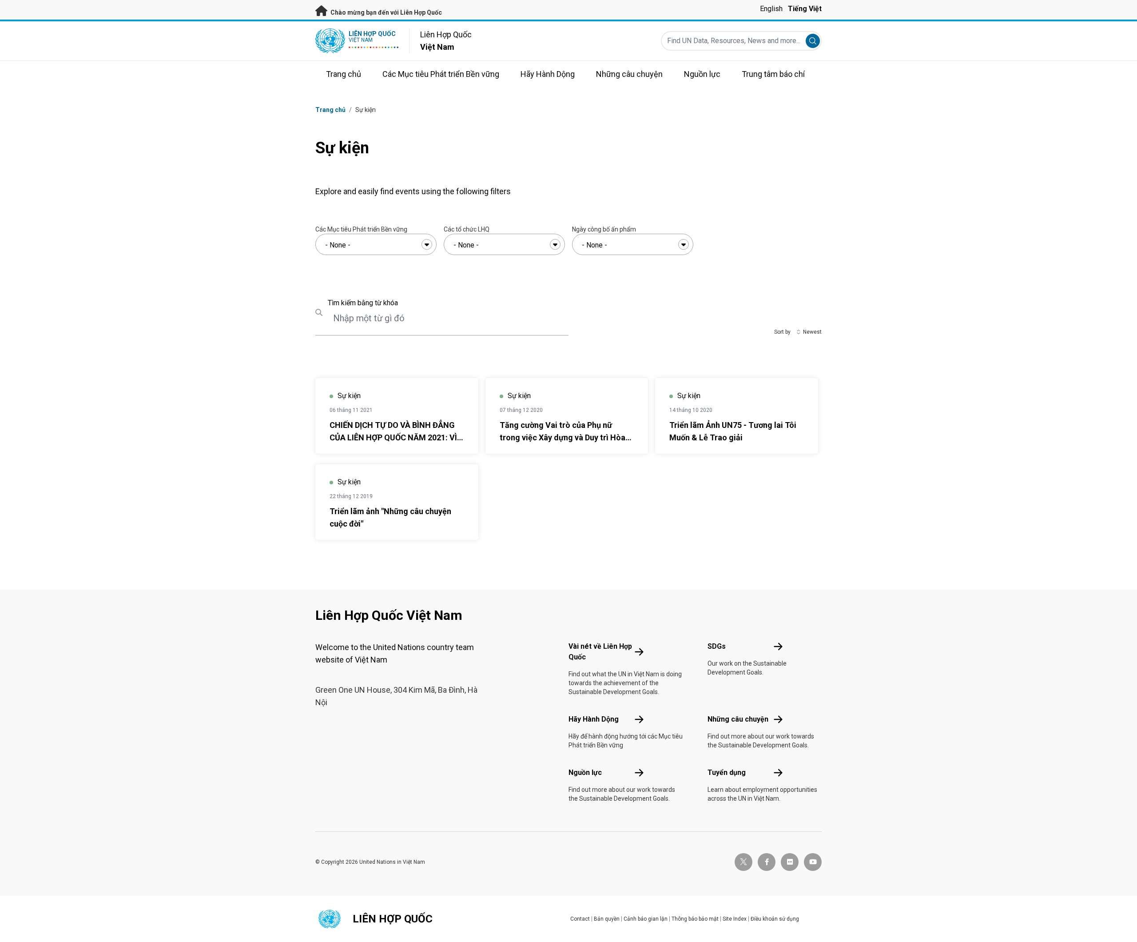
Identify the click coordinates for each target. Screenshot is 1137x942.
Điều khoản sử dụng (775, 919)
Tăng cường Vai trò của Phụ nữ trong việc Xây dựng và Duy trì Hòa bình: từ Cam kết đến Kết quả (562, 437)
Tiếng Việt (805, 8)
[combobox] (376, 244)
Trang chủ (330, 109)
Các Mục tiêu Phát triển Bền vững (361, 229)
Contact (580, 919)
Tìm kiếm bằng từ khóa (363, 303)
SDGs (717, 646)
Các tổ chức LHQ (466, 229)
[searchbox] (376, 245)
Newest (812, 332)
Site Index (735, 919)
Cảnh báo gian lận (646, 919)
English (771, 8)
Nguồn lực (585, 772)
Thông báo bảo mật (695, 919)
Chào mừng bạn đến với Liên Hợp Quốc (385, 12)
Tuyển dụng (727, 772)
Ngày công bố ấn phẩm (604, 229)
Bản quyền (607, 919)
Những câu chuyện (738, 719)
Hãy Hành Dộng (593, 719)
